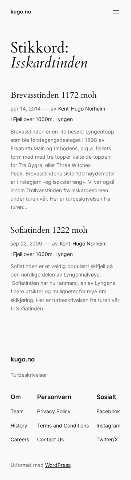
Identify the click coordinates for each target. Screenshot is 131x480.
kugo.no (21, 11)
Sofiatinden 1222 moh (49, 230)
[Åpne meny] (116, 11)
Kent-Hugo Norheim (81, 108)
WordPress (58, 465)
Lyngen (64, 119)
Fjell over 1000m (32, 119)
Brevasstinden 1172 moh (54, 95)
